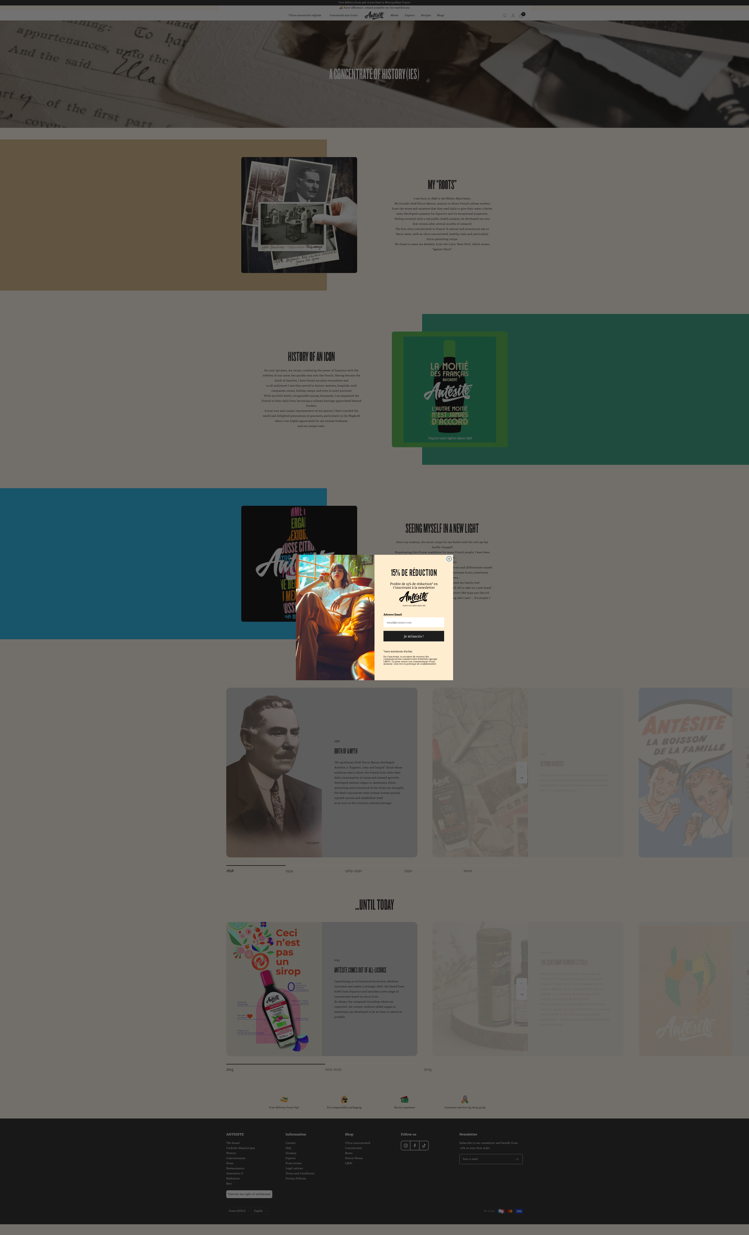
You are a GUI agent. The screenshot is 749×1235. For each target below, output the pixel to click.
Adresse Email (392, 614)
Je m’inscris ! (414, 636)
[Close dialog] (449, 558)
